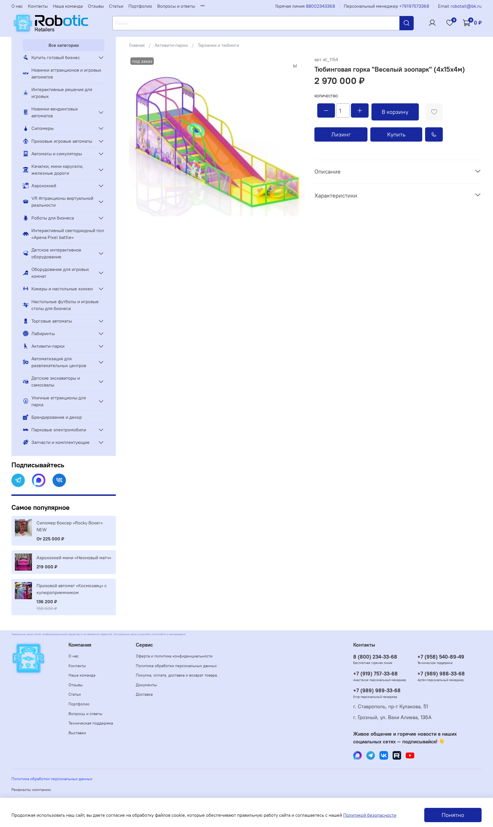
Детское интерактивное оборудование (56, 253)
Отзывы (96, 6)
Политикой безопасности (369, 815)
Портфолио (140, 6)
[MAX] (38, 480)
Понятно (453, 814)
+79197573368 (414, 6)
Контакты (38, 6)
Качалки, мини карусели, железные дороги (57, 169)
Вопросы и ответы (176, 6)
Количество (326, 96)
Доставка (144, 694)
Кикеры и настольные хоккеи (62, 288)
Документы (146, 684)
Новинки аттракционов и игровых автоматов (66, 73)
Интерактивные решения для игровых (61, 92)
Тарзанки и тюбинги (218, 45)
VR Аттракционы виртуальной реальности (62, 201)
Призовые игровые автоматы (61, 141)
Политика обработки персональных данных (176, 665)
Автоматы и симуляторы (56, 153)
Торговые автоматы (51, 321)
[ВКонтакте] (59, 480)
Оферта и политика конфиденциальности (174, 656)
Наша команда (68, 6)
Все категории (64, 45)
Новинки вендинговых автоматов (54, 112)
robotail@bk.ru (466, 6)
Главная (137, 45)
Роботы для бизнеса (52, 218)
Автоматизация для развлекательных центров (58, 362)
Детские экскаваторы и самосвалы (55, 381)
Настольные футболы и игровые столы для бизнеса (65, 305)
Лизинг (341, 134)
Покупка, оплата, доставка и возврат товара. (177, 675)
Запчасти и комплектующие (60, 442)
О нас (17, 6)
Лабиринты (43, 333)
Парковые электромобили (58, 429)
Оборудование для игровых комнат (60, 272)
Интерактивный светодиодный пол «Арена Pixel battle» (67, 234)
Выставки (77, 732)
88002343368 (320, 6)
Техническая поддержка (90, 723)
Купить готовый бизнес (55, 57)
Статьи (116, 6)
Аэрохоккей (43, 185)
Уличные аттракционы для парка (58, 401)
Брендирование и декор (56, 417)
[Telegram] (18, 480)
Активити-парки (171, 45)
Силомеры (42, 128)
